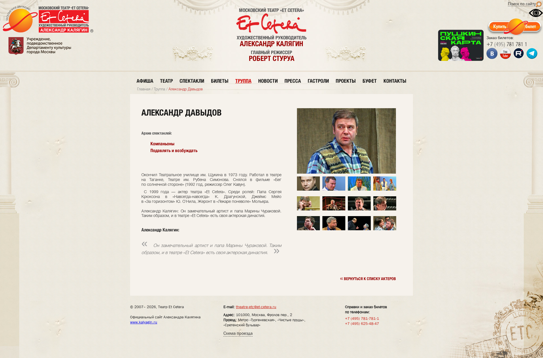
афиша (145, 81)
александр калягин (271, 43)
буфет (370, 81)
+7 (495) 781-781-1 (362, 318)
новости (268, 81)
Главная (143, 89)
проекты (346, 81)
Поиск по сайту (522, 3)
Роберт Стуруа (271, 58)
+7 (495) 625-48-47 (362, 323)
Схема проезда (238, 333)
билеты (220, 81)
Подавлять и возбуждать (173, 150)
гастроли (318, 81)
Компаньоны (162, 143)
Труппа (159, 89)
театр (166, 81)
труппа (243, 81)
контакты (394, 81)
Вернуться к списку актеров (368, 278)
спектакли (192, 81)
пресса (293, 81)
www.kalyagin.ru (143, 322)
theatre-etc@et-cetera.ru (256, 306)
